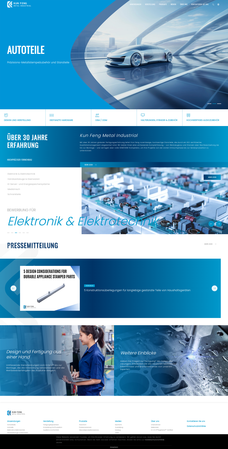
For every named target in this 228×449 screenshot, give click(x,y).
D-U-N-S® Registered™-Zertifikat (162, 430)
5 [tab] (24, 232)
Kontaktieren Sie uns (199, 4)
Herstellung (150, 4)
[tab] (209, 103)
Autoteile (10, 427)
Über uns (183, 4)
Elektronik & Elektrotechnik (16, 430)
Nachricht (118, 425)
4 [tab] (20, 232)
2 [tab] (12, 232)
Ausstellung (119, 427)
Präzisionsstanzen (85, 427)
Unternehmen (155, 425)
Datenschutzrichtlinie (196, 426)
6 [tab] (27, 232)
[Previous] (211, 223)
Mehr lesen (89, 164)
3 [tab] (16, 232)
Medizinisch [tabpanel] (14, 178)
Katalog (118, 430)
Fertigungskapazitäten (51, 425)
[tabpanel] (114, 54)
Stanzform (82, 425)
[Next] (219, 223)
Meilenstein (155, 427)
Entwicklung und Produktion (52, 427)
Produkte (163, 4)
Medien (173, 4)
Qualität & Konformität (51, 430)
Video (117, 433)
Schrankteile (11, 425)
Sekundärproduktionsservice (89, 430)
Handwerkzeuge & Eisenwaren (17, 433)
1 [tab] (8, 232)
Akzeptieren (114, 447)
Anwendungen (135, 4)
